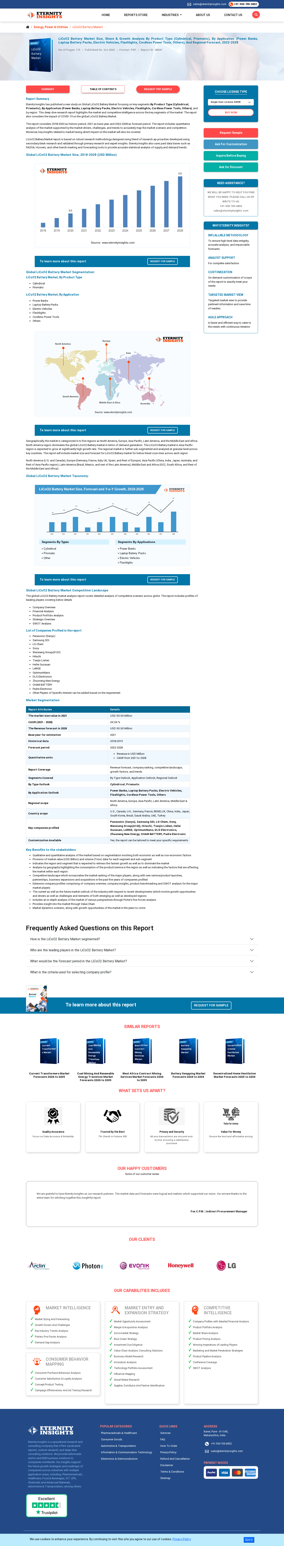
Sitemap (165, 1478)
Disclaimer (166, 1465)
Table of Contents (103, 89)
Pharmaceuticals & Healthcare (119, 1433)
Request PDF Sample (158, 89)
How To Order (168, 1445)
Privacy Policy (168, 1452)
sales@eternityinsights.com (209, 4)
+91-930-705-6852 (245, 4)
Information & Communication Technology (126, 1452)
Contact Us (233, 15)
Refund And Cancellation (175, 1458)
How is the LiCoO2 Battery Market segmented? (65, 939)
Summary (47, 89)
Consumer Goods (111, 1439)
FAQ (162, 1439)
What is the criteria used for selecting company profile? (70, 972)
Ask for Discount (231, 167)
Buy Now (231, 112)
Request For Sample (162, 261)
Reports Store (136, 15)
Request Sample (231, 132)
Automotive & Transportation (118, 1445)
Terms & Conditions (172, 1471)
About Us (203, 15)
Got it (249, 1539)
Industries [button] (170, 15)
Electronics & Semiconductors (119, 1458)
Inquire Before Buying (231, 155)
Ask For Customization (231, 144)
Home (106, 15)
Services (165, 1433)
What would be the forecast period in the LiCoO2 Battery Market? (78, 961)
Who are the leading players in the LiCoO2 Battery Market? (73, 950)
